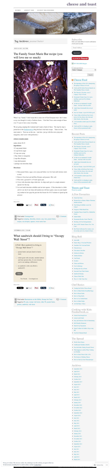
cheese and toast (81, 4)
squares (33, 221)
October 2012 (77, 410)
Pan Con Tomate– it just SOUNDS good (84, 112)
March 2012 (77, 428)
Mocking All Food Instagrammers (82, 222)
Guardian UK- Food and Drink (82, 245)
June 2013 (76, 389)
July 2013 (76, 387)
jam (27, 302)
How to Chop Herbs (79, 296)
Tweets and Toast (80, 187)
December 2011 (78, 436)
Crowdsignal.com (33, 279)
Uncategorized (29, 216)
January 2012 (77, 433)
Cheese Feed (80, 80)
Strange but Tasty (47, 299)
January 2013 (77, 402)
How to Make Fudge (79, 301)
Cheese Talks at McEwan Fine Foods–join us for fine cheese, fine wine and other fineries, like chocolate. (83, 117)
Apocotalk (76, 240)
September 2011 (78, 444)
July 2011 (76, 449)
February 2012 (77, 431)
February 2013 (77, 400)
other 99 (43, 302)
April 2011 (76, 457)
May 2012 (76, 423)
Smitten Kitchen (78, 255)
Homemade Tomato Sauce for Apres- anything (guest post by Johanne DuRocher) (83, 99)
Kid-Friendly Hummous (80, 323)
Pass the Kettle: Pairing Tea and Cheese (84, 347)
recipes (19, 221)
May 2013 (76, 392)
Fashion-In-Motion (79, 253)
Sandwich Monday (79, 274)
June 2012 (76, 420)
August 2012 (77, 415)
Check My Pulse (78, 198)
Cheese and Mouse (79, 263)
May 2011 (76, 454)
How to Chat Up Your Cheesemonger (83, 359)
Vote (19, 274)
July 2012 (76, 418)
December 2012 (78, 405)
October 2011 (77, 441)
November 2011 (78, 439)
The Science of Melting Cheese (82, 357)
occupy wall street (34, 302)
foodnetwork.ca (28, 129)
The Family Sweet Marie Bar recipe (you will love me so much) (38, 55)
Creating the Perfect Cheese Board (82, 288)
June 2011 (76, 451)
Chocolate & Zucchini (79, 250)
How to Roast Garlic (79, 293)
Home (18, 10)
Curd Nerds (77, 258)
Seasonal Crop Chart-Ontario (81, 271)
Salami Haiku (77, 216)
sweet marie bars (41, 221)
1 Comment (62, 216)
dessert (38, 219)
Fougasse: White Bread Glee (81, 209)
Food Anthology (78, 266)
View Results (23, 279)
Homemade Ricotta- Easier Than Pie (83, 219)
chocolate (32, 219)
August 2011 (77, 446)
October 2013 (77, 379)
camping (26, 219)
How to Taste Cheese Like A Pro (82, 354)
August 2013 (77, 384)
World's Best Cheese (79, 342)
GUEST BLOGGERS (45, 10)
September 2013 (78, 382)
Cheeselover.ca (77, 248)
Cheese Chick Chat (79, 276)
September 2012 (78, 413)
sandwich (25, 304)
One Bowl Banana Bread (80, 333)
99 (24, 302)
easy (42, 219)
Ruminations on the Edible (33, 299)
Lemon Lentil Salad (79, 318)
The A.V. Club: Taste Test (80, 279)
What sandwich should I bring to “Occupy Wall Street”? (39, 237)
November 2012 (78, 407)
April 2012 (76, 426)
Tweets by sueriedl (76, 190)
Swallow (76, 261)
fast (46, 219)
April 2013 (76, 395)
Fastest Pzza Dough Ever (80, 315)
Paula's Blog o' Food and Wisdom (82, 242)
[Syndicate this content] (72, 80)
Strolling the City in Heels (80, 268)
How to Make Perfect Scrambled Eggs (83, 291)
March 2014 (77, 374)
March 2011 (77, 459)
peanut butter (51, 219)
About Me (29, 10)
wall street (32, 304)
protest (19, 304)
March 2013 (77, 397)
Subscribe (77, 39)
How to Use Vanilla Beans (80, 298)
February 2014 (77, 376)
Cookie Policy (37, 465)
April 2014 (76, 371)
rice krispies (26, 221)
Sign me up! (77, 53)
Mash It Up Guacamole (80, 326)
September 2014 (78, 369)
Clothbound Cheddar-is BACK (81, 345)
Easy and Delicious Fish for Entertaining (84, 320)
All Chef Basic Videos (79, 304)
